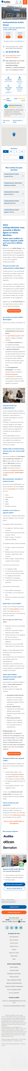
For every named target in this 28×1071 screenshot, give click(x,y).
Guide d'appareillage (14, 964)
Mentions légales (19, 1015)
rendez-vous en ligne (19, 815)
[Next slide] (25, 110)
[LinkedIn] (11, 928)
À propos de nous (14, 933)
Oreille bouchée (14, 977)
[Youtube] (20, 928)
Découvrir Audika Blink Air (14, 889)
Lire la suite (7, 116)
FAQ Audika (14, 956)
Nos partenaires (14, 937)
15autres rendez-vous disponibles (13, 41)
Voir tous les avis (6, 121)
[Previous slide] (2, 110)
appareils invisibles (18, 774)
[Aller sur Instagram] (16, 928)
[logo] (5, 2)
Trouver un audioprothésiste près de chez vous (14, 1001)
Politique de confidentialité (10, 1015)
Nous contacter (14, 940)
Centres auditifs (14, 997)
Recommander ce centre (18, 121)
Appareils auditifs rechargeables (14, 986)
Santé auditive (14, 967)
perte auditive (14, 609)
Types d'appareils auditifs (14, 980)
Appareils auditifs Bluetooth (14, 983)
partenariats (11, 489)
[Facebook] (7, 928)
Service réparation (14, 993)
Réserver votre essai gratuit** (14, 884)
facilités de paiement (11, 374)
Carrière (14, 949)
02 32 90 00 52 (12, 51)
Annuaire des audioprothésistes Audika (14, 1006)
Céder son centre (14, 953)
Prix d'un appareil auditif (14, 989)
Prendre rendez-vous (14, 912)
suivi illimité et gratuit (13, 336)
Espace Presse (14, 946)
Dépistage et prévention (14, 973)
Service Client (14, 943)
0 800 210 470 (14, 907)
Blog (14, 959)
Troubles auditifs (14, 970)
